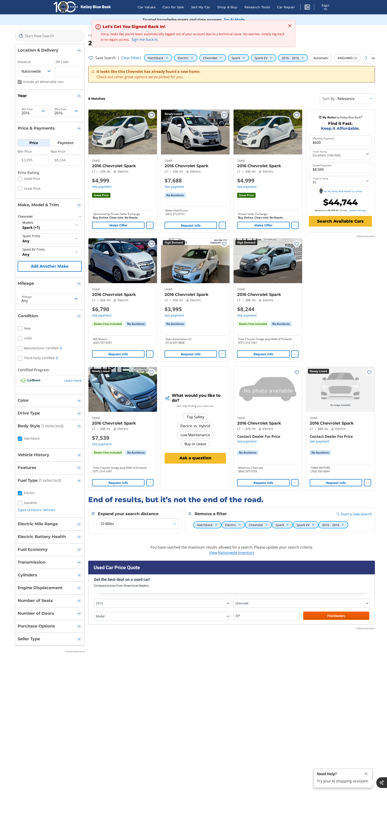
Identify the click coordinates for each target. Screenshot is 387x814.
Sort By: (328, 98)
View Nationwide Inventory (231, 552)
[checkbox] (29, 179)
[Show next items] (366, 57)
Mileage (27, 296)
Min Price (25, 151)
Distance (24, 62)
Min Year (27, 109)
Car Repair (286, 7)
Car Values (146, 7)
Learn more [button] (73, 380)
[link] (175, 195)
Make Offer (118, 225)
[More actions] (149, 225)
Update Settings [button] (357, 210)
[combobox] (50, 35)
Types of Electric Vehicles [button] (36, 510)
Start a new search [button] (356, 514)
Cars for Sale (173, 7)
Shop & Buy (227, 7)
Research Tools (257, 7)
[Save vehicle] (151, 115)
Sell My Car (200, 7)
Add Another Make (50, 266)
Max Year (61, 109)
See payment (102, 187)
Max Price (58, 151)
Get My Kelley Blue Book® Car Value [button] (342, 191)
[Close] (366, 774)
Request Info (191, 225)
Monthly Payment (323, 138)
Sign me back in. (145, 39)
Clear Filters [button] (131, 57)
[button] (307, 7)
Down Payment (322, 165)
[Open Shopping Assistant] (381, 782)
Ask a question (195, 458)
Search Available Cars (340, 221)
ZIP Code (62, 62)
